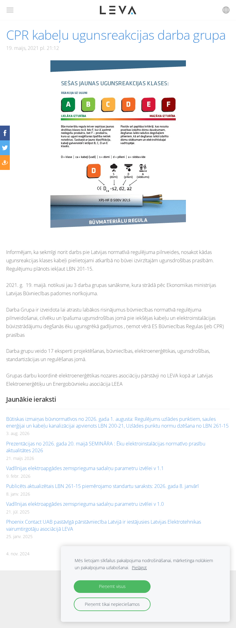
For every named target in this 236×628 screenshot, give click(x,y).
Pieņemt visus (112, 586)
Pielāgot (139, 567)
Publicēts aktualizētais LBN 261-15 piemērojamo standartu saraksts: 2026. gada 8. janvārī (102, 486)
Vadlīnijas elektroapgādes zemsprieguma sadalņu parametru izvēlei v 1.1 (85, 468)
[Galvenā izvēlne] (10, 10)
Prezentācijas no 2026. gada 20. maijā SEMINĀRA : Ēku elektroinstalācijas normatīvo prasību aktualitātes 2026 (105, 447)
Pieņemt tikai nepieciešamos (112, 604)
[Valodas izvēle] (226, 10)
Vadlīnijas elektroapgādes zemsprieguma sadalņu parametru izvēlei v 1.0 (85, 504)
